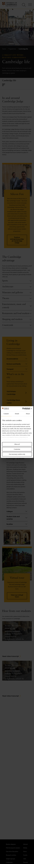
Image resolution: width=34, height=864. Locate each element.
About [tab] (28, 413)
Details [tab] (17, 413)
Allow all (17, 444)
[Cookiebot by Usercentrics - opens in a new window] (24, 409)
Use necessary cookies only (17, 454)
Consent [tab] (6, 413)
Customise (17, 449)
